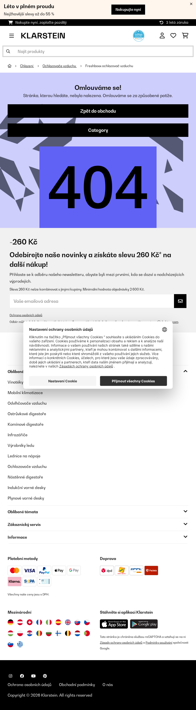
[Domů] (14, 66)
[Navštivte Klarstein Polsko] (20, 633)
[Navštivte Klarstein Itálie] (49, 622)
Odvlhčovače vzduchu (27, 403)
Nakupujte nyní (128, 9)
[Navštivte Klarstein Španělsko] (58, 622)
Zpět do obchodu (98, 111)
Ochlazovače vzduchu (60, 66)
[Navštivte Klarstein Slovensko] (77, 622)
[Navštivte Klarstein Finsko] (58, 633)
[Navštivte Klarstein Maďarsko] (10, 633)
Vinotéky (15, 382)
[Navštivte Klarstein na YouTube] (33, 676)
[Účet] (162, 35)
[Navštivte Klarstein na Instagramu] (10, 676)
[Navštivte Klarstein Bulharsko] (49, 633)
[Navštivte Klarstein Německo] (10, 622)
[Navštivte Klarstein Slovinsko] (10, 644)
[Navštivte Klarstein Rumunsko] (39, 633)
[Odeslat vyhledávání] (8, 51)
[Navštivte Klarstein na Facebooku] (22, 676)
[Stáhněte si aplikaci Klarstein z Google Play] (144, 624)
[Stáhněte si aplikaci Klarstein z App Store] (114, 624)
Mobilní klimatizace (25, 392)
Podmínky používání (159, 642)
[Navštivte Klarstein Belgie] (68, 633)
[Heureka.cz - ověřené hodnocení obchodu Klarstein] (138, 35)
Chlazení (27, 66)
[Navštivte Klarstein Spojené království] (68, 622)
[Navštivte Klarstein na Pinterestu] (45, 676)
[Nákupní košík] (185, 35)
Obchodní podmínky (77, 684)
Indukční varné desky (26, 487)
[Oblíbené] (173, 35)
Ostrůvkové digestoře (27, 413)
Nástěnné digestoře (25, 477)
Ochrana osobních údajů (26, 315)
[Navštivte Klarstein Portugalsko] (87, 633)
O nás (108, 684)
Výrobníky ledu (21, 445)
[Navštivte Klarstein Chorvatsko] (30, 633)
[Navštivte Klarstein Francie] (39, 622)
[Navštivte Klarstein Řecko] (20, 644)
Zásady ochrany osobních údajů (121, 642)
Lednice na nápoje (24, 456)
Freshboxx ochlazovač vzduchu (109, 66)
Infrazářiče (17, 434)
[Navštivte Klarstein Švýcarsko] (30, 622)
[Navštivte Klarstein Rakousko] (20, 622)
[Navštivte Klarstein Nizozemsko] (77, 633)
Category (98, 130)
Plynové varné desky (26, 498)
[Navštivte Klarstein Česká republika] (87, 622)
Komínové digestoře (26, 424)
